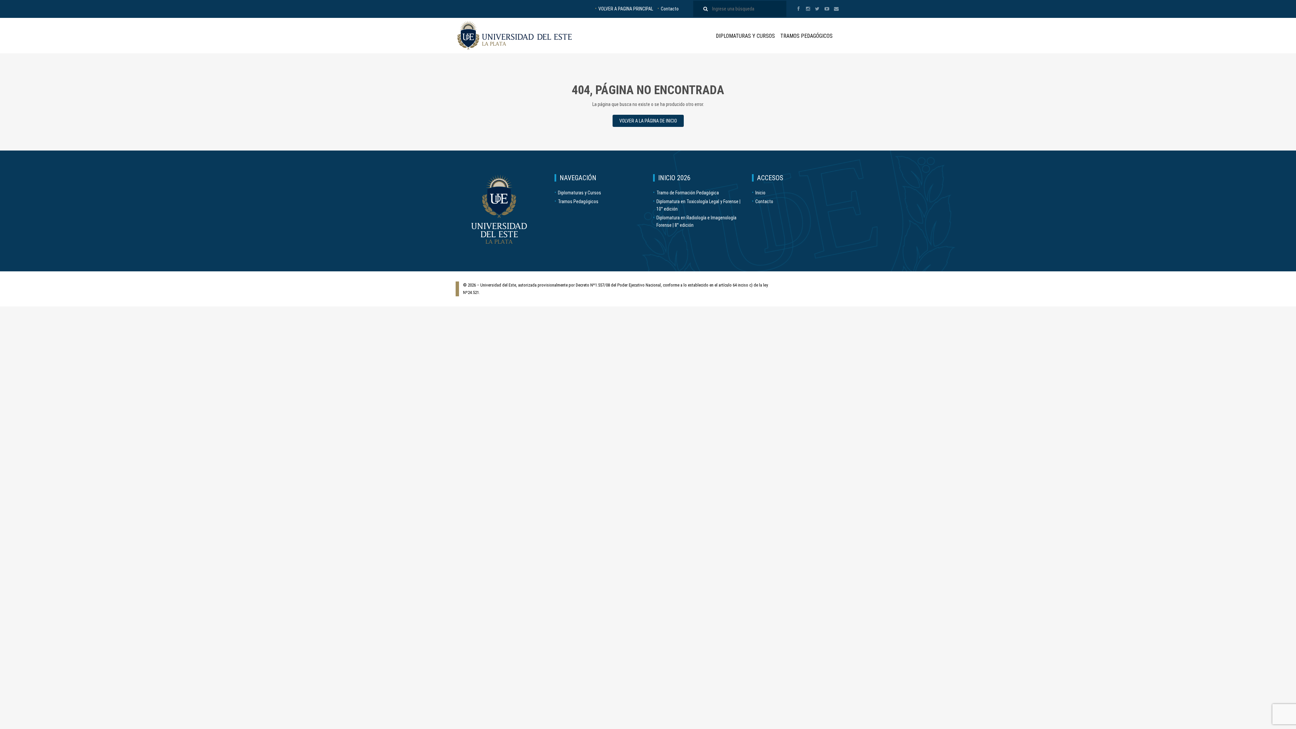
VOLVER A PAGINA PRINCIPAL (625, 8)
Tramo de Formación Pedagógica (687, 192)
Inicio (760, 192)
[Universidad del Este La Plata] (514, 35)
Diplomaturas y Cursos (745, 36)
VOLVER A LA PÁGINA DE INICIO (648, 121)
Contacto (670, 8)
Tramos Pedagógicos (806, 36)
